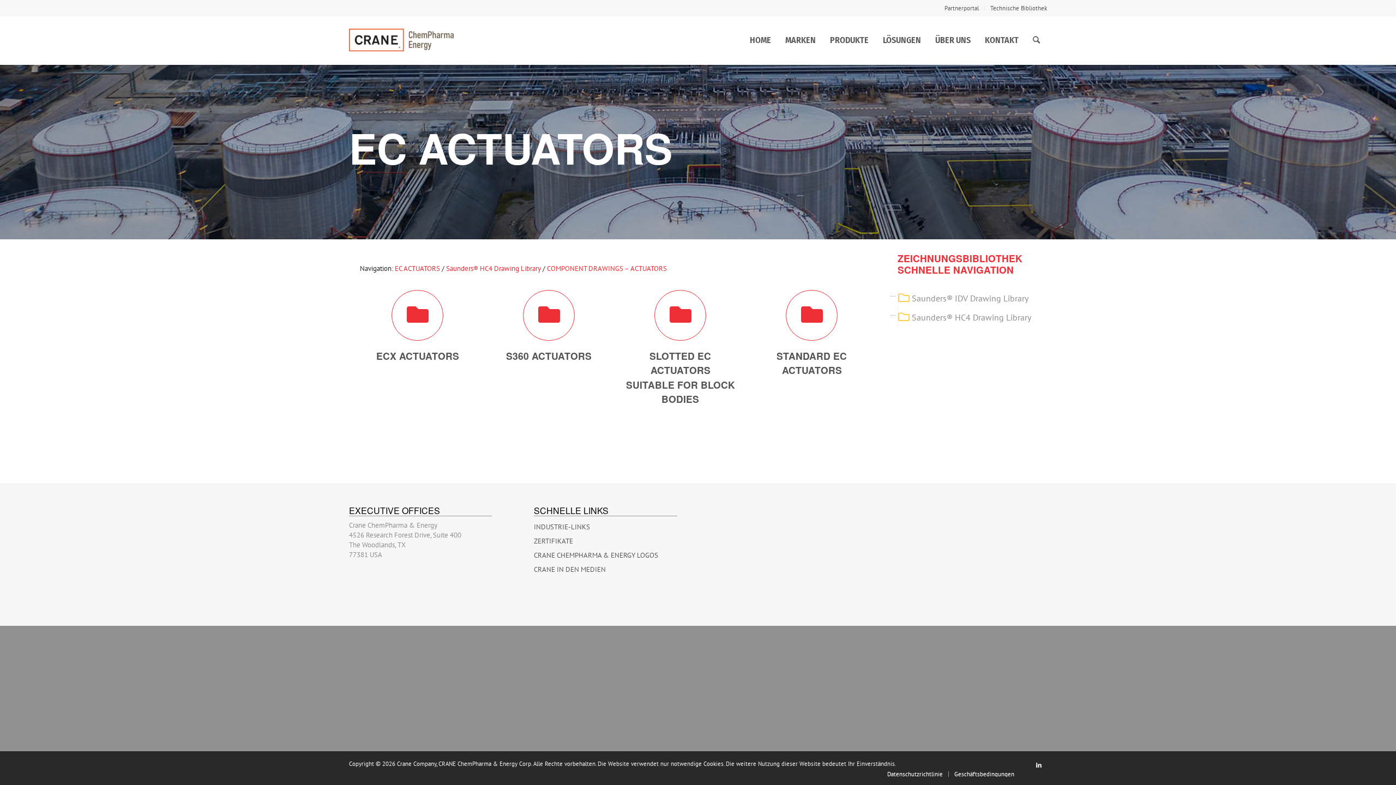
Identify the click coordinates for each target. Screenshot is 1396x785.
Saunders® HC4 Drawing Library (493, 268)
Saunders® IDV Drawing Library (970, 298)
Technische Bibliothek (1018, 8)
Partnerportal (961, 8)
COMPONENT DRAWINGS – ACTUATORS (607, 268)
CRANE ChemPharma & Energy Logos (596, 555)
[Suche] (1036, 40)
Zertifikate (553, 541)
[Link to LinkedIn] (1039, 765)
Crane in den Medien (570, 569)
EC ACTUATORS (417, 268)
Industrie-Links (562, 527)
